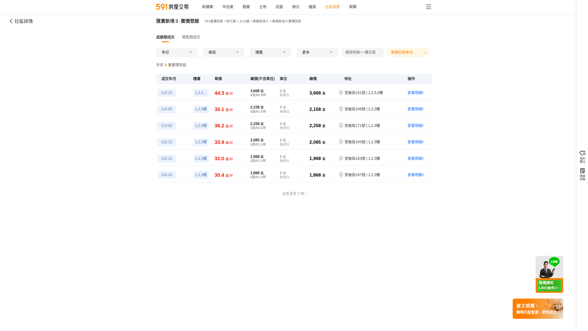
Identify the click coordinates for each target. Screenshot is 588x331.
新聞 (352, 7)
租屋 (246, 7)
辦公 (296, 7)
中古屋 (227, 7)
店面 (279, 7)
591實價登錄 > (215, 21)
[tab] (165, 37)
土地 (262, 7)
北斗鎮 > (246, 21)
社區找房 (332, 7)
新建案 (207, 7)
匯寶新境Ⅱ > (262, 21)
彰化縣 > (232, 21)
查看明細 (414, 93)
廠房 (312, 7)
